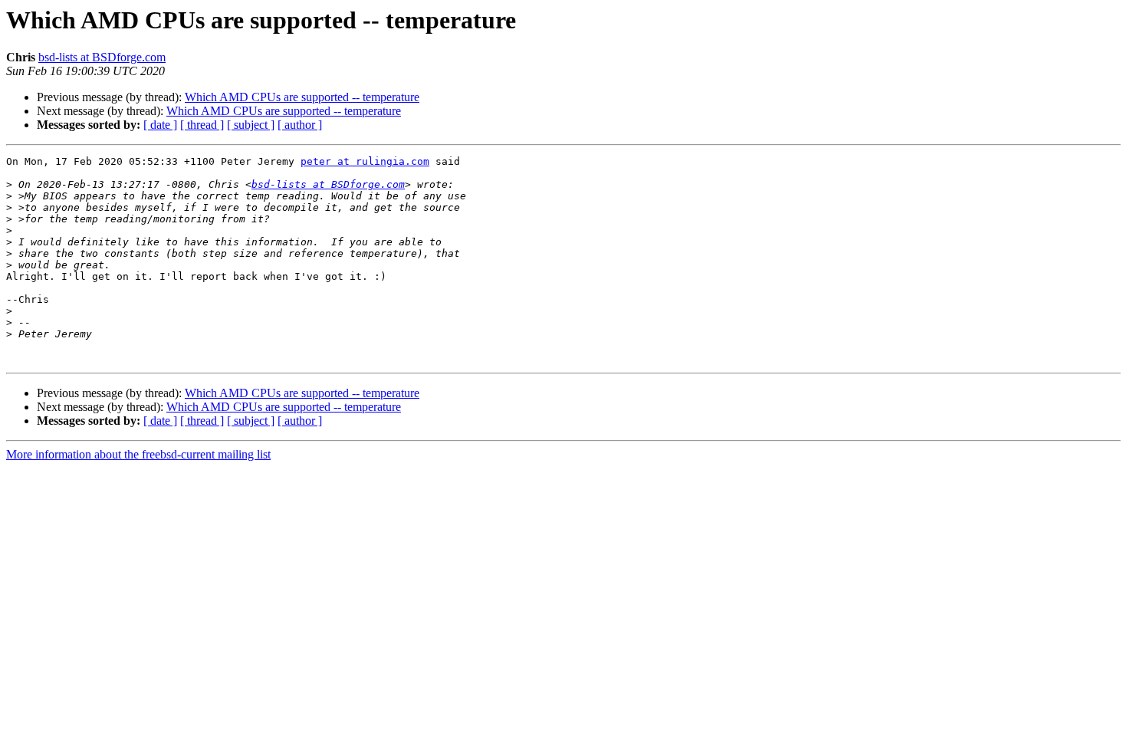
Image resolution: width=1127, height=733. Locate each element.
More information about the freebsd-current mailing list (138, 454)
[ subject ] (250, 124)
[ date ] (160, 124)
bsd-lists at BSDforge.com (102, 57)
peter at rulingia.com (365, 161)
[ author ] (300, 124)
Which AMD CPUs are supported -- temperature (302, 97)
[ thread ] (202, 124)
